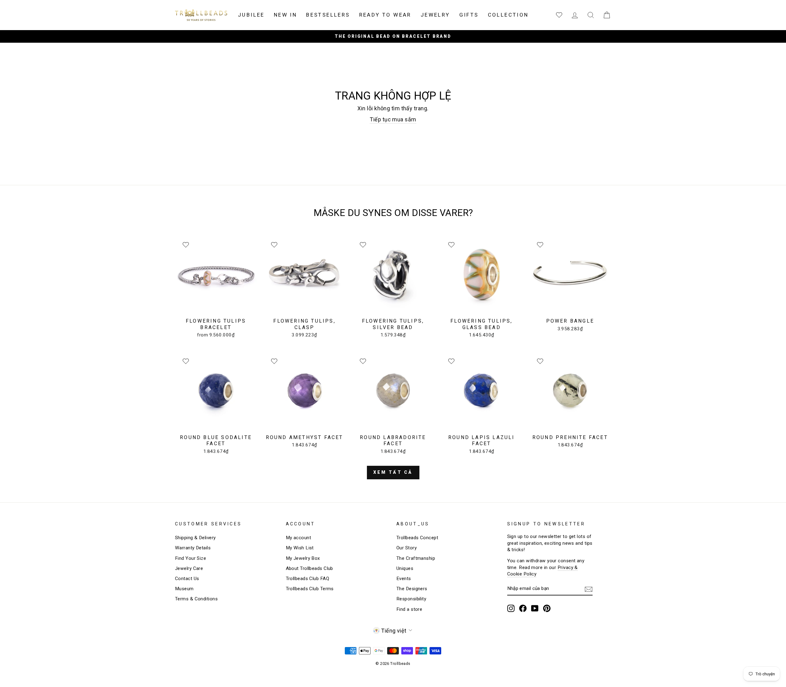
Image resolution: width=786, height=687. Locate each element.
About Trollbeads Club (309, 568)
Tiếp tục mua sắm (393, 119)
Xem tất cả (393, 472)
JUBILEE (251, 15)
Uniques (404, 568)
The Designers (411, 588)
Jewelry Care (189, 568)
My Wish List (300, 548)
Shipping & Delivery (195, 537)
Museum (184, 588)
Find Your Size (190, 558)
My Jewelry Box (303, 558)
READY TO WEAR (385, 15)
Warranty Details (193, 548)
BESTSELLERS (328, 15)
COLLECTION (508, 15)
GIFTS (469, 15)
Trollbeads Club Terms (310, 588)
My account (298, 537)
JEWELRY (435, 15)
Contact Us (187, 578)
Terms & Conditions (196, 599)
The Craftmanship (415, 558)
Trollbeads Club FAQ (307, 578)
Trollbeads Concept (417, 537)
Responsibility (411, 599)
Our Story (406, 548)
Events (403, 578)
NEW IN (285, 15)
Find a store (409, 609)
